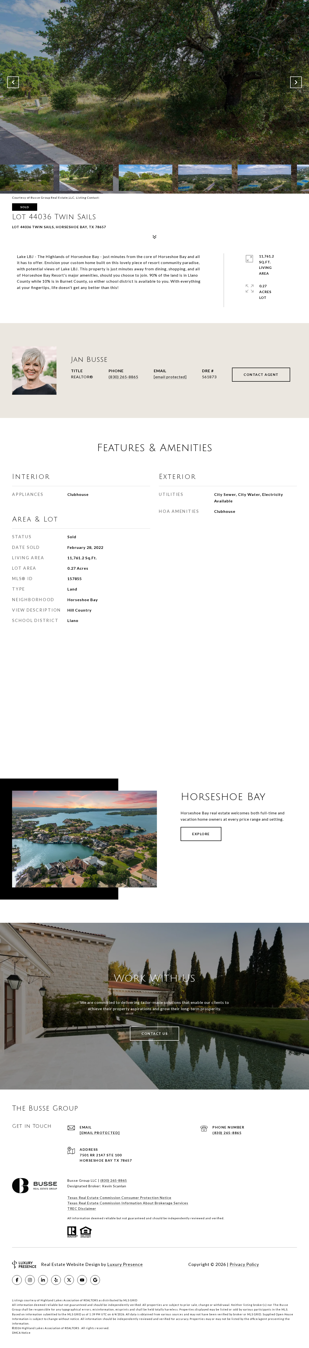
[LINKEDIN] (43, 1280)
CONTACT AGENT (261, 374)
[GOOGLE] (95, 1280)
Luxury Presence (125, 1264)
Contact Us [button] (154, 1033)
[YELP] (56, 1280)
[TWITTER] (69, 1280)
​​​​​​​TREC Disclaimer (81, 1208)
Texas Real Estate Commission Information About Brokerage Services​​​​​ (127, 1203)
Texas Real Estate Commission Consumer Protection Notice (119, 1198)
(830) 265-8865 (123, 376)
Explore (201, 834)
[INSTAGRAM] (30, 1280)
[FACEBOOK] (17, 1280)
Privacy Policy (244, 1264)
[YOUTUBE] (82, 1280)
